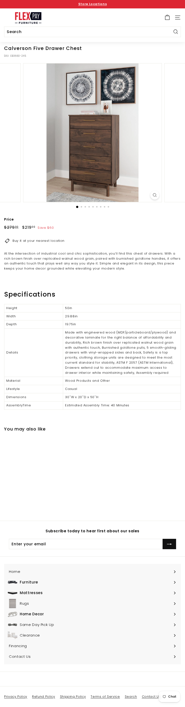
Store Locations (92, 4)
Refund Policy (43, 696)
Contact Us (151, 696)
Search (131, 696)
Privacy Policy (15, 696)
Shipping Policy (73, 696)
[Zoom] (154, 195)
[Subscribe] (169, 544)
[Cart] (167, 17)
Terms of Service (105, 696)
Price (9, 219)
